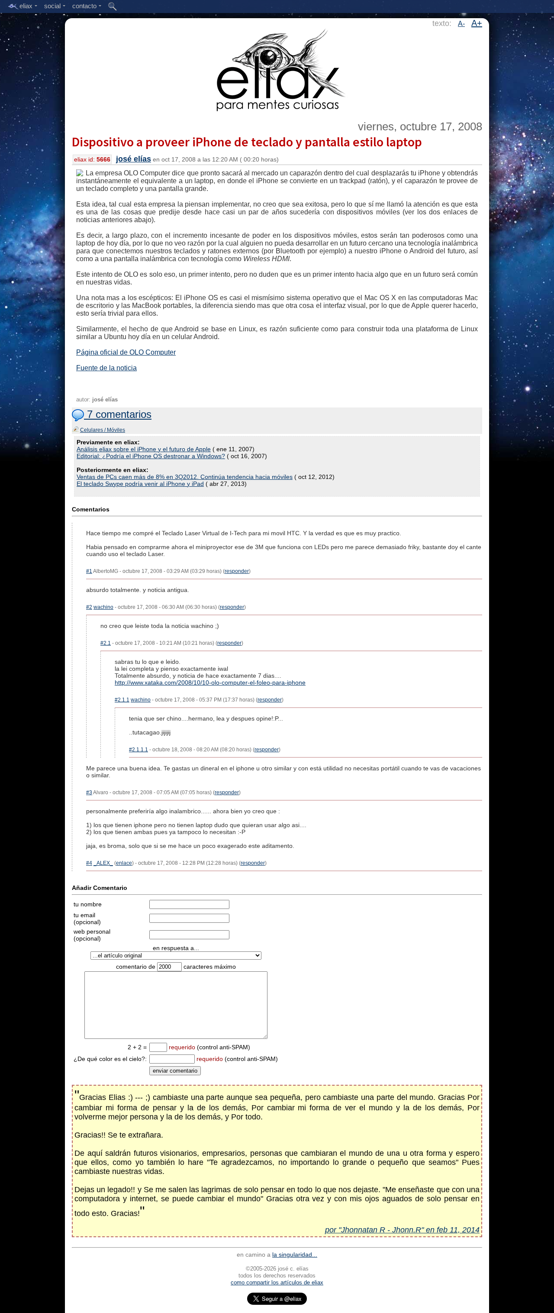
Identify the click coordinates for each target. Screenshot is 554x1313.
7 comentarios (117, 414)
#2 (89, 607)
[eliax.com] (277, 68)
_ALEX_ (103, 863)
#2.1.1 (122, 700)
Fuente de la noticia (106, 368)
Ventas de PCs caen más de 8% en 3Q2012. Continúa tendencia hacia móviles (185, 476)
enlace (124, 863)
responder (237, 571)
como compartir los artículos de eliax (277, 1282)
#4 (89, 863)
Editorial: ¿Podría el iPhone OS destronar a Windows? (151, 456)
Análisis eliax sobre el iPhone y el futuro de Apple (144, 449)
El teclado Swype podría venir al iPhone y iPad (140, 483)
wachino (103, 607)
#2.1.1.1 (138, 750)
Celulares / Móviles (102, 430)
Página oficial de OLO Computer (126, 352)
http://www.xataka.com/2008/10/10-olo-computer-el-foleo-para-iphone (210, 682)
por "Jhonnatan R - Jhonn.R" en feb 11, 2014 (402, 1230)
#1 (89, 571)
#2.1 (105, 643)
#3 (89, 792)
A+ (476, 23)
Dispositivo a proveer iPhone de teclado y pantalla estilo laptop (247, 141)
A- (461, 23)
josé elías (133, 159)
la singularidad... (294, 1254)
